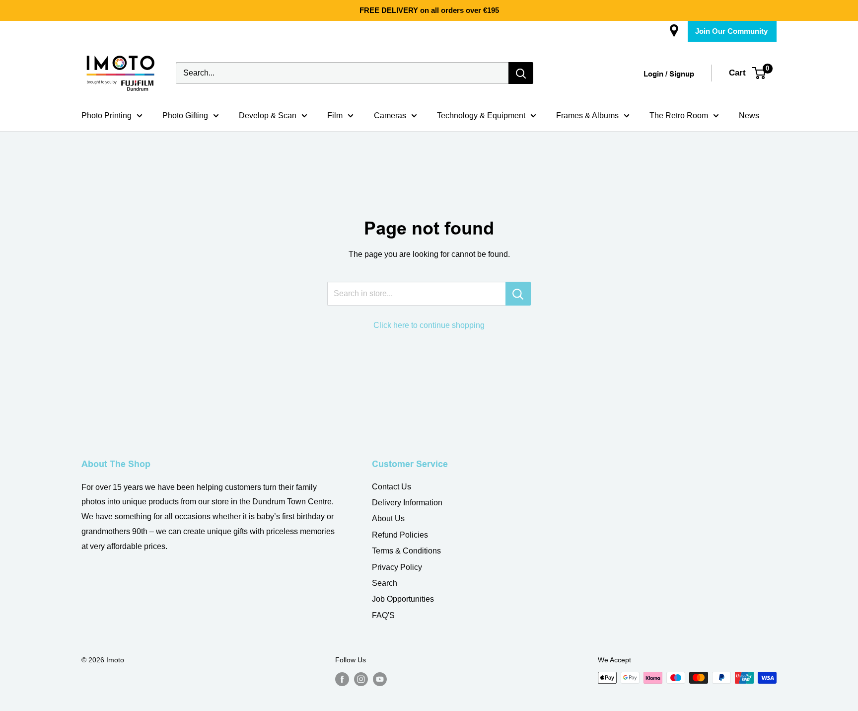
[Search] (520, 73)
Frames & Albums (587, 115)
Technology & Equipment (481, 115)
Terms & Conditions (406, 551)
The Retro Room (678, 115)
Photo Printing (106, 115)
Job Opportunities (403, 599)
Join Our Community (731, 31)
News (749, 115)
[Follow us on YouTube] (380, 679)
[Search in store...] (518, 294)
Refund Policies (400, 535)
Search (384, 583)
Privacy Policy (397, 567)
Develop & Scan (267, 115)
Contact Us (391, 486)
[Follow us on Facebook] (342, 679)
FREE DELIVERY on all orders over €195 (429, 10)
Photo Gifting (185, 115)
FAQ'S (383, 615)
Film (335, 115)
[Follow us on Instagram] (361, 679)
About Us (388, 518)
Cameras (390, 115)
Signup (681, 74)
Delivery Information (407, 502)
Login (653, 74)
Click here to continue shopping (429, 325)
